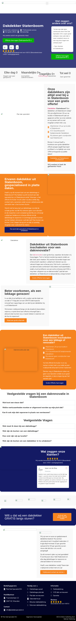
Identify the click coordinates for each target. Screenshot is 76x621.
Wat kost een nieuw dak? (13, 402)
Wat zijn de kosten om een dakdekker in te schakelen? (27, 441)
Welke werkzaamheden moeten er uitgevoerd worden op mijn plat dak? (32, 407)
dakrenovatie (37, 255)
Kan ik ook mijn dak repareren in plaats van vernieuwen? (26, 412)
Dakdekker (52, 108)
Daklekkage (43, 76)
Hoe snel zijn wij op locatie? (14, 436)
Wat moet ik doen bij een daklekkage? (19, 426)
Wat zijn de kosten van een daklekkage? (20, 431)
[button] (47, 3)
